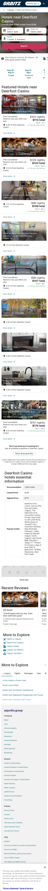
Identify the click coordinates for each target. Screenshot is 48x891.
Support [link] (7, 841)
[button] (24, 133)
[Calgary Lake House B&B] (24, 312)
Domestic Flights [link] (10, 775)
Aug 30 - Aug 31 (11, 71)
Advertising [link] (8, 753)
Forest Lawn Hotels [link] (10, 685)
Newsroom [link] (8, 736)
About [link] (6, 720)
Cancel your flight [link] (10, 849)
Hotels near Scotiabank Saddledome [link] (18, 690)
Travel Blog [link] (8, 800)
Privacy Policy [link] (9, 810)
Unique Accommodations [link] (13, 796)
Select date (12, 31)
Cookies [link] (7, 814)
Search (24, 46)
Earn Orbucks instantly (14, 57)
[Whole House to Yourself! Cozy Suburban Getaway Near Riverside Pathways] (24, 235)
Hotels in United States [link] (12, 763)
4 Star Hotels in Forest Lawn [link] (14, 680)
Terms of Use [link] (8, 818)
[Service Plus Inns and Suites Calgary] (24, 112)
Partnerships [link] (8, 732)
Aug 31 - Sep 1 (29, 71)
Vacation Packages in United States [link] (17, 779)
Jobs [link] (6, 724)
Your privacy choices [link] (11, 831)
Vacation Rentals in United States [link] (16, 767)
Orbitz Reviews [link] (9, 783)
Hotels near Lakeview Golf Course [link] (17, 700)
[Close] (45, 867)
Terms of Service (26, 888)
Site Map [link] (7, 744)
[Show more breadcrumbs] (4, 10)
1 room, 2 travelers (16, 39)
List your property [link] (10, 728)
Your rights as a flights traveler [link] (15, 862)
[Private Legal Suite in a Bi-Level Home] (24, 197)
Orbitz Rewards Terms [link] (12, 827)
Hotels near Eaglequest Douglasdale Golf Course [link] (23, 695)
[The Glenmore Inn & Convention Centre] (24, 273)
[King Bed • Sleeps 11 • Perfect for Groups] (24, 346)
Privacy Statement (11, 888)
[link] (24, 639)
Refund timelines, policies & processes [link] (17, 853)
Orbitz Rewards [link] (9, 748)
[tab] (7, 673)
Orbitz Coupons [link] (9, 788)
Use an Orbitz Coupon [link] (12, 858)
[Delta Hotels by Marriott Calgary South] (24, 418)
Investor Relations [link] (10, 740)
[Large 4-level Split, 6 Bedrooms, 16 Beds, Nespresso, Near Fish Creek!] (24, 379)
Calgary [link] (11, 10)
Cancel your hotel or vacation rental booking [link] (20, 845)
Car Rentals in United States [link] (14, 771)
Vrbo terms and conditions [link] (13, 823)
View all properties (24, 453)
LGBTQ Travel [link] (9, 792)
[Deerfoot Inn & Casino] (24, 155)
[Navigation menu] (43, 4)
